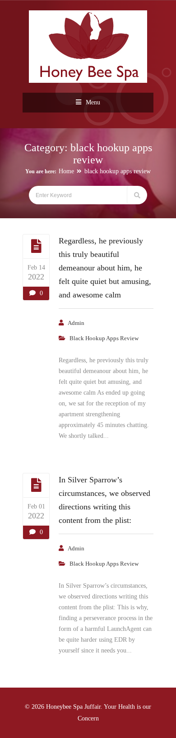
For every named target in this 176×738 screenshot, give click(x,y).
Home (66, 171)
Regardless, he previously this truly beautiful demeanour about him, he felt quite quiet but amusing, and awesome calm (105, 267)
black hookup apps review (117, 171)
